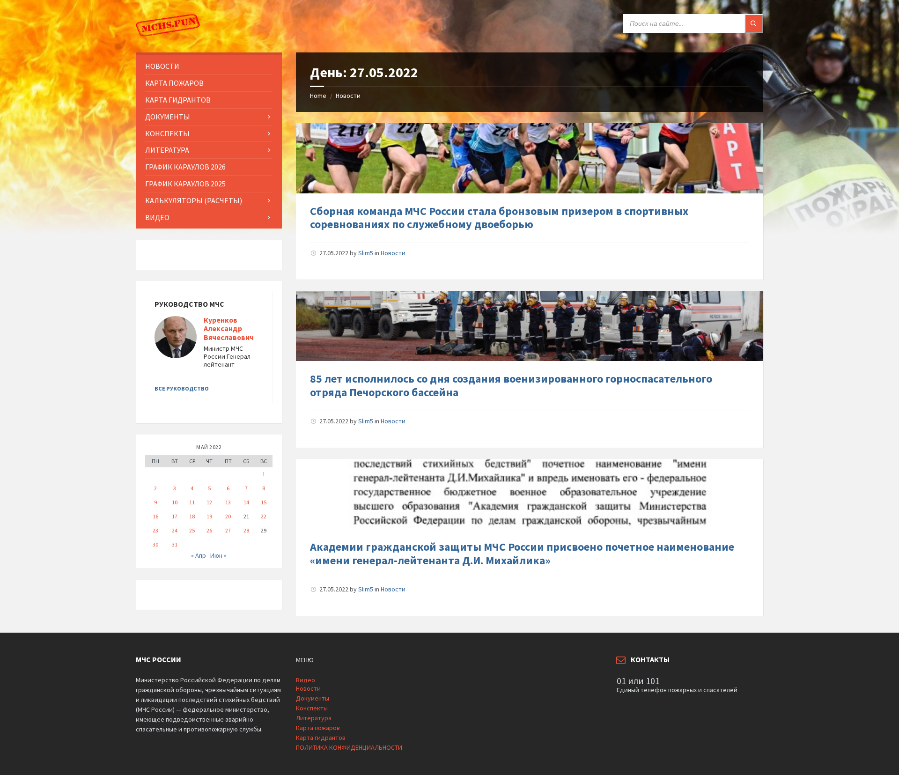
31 (174, 544)
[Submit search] (753, 23)
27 (228, 530)
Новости (348, 95)
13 (228, 502)
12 (209, 502)
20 (228, 516)
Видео (305, 680)
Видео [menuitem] (157, 217)
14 (246, 502)
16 (155, 516)
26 (209, 530)
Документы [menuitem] (167, 116)
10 (174, 502)
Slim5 (365, 253)
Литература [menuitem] (167, 150)
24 (174, 530)
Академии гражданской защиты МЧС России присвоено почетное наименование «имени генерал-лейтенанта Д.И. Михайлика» (522, 553)
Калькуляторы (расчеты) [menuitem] (193, 200)
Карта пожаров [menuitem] (174, 83)
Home (318, 95)
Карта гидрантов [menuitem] (178, 99)
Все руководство (182, 388)
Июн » (218, 555)
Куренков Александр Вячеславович (229, 329)
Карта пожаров (318, 727)
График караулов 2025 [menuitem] (185, 183)
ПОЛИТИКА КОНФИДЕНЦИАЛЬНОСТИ (349, 747)
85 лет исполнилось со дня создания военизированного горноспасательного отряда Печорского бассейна (511, 385)
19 (209, 516)
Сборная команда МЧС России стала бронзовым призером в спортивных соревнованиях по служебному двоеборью (499, 218)
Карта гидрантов (321, 737)
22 (263, 516)
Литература (314, 718)
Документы (312, 698)
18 (192, 516)
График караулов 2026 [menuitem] (185, 166)
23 (155, 530)
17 (174, 516)
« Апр (198, 555)
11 (192, 502)
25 (192, 530)
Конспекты (312, 708)
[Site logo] (168, 34)
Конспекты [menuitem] (167, 133)
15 (263, 502)
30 (155, 544)
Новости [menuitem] (162, 66)
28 (246, 530)
